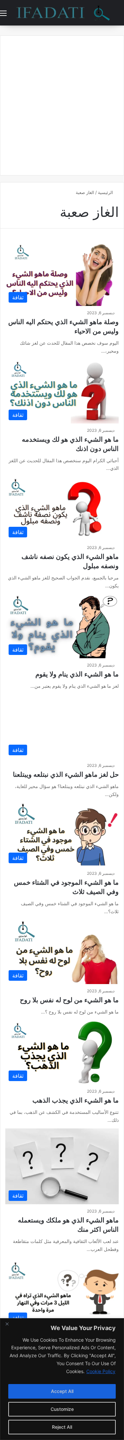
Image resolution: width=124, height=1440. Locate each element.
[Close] (7, 1324)
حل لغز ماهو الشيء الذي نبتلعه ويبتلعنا (66, 774)
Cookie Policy (100, 1371)
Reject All (62, 1427)
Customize (62, 1409)
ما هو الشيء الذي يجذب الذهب (75, 1100)
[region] (62, 1379)
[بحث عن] (120, 15)
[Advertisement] (62, 104)
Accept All (62, 1391)
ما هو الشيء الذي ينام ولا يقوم (77, 674)
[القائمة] (3, 15)
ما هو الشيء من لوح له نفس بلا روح (69, 1000)
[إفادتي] (63, 13)
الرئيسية (106, 192)
